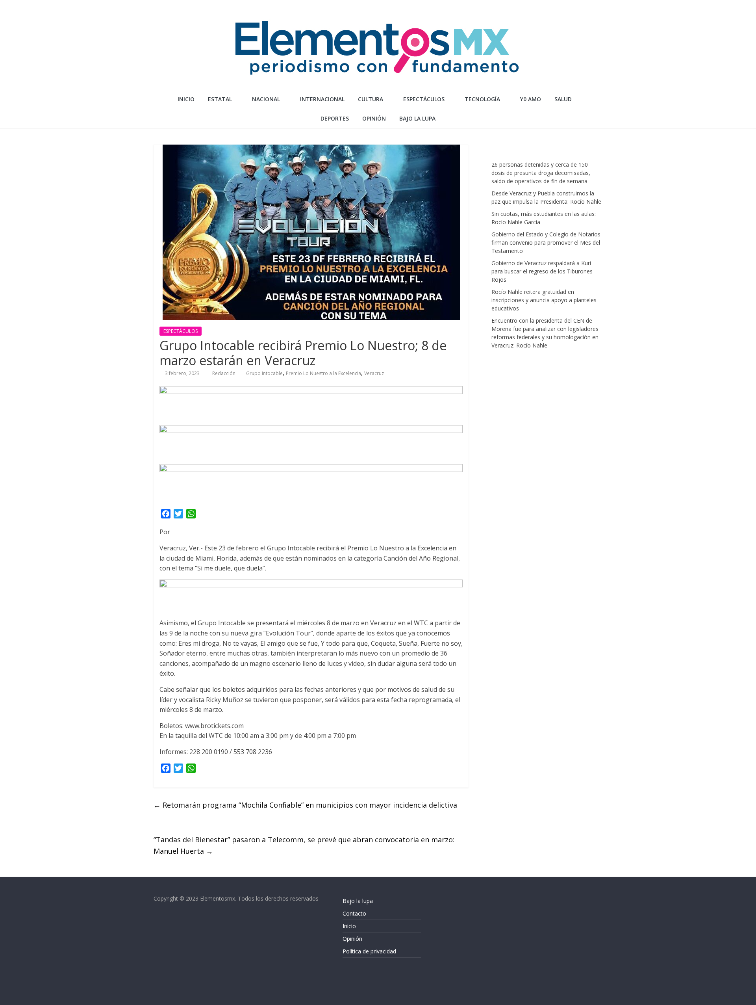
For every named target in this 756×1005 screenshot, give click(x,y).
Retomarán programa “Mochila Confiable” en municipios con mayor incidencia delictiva (305, 805)
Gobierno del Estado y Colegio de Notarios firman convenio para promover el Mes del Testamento (545, 242)
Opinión (352, 938)
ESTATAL (220, 99)
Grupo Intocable (264, 373)
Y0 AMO (530, 99)
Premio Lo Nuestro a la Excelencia (323, 373)
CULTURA (370, 99)
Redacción (224, 373)
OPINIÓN (374, 118)
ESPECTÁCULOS (424, 99)
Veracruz (374, 373)
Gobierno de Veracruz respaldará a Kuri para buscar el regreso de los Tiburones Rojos (542, 271)
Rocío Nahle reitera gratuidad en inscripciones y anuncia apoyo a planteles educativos (544, 300)
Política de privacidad (369, 951)
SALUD (563, 99)
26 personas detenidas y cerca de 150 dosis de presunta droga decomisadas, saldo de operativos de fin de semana (540, 173)
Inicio (186, 99)
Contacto (354, 913)
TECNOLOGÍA (482, 99)
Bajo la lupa (417, 118)
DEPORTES (335, 118)
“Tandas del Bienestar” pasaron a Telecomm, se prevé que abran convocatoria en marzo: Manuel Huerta (304, 845)
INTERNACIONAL (322, 99)
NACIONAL (266, 99)
